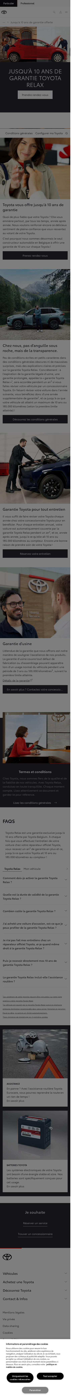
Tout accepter (50, 1376)
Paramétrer (35, 1390)
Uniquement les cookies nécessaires (20, 1378)
